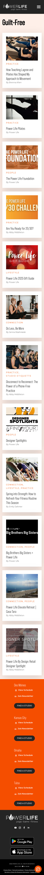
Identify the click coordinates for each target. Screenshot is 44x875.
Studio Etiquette (18, 376)
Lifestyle (12, 273)
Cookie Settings (35, 872)
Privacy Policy (7, 870)
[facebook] (24, 827)
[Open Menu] (38, 7)
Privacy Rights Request (31, 870)
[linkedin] (28, 827)
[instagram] (20, 827)
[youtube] (15, 827)
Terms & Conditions (18, 870)
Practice (12, 64)
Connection (14, 322)
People (11, 173)
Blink (27, 866)
